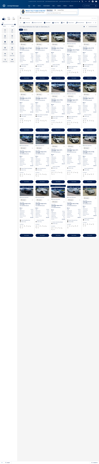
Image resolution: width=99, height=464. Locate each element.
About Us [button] (71, 6)
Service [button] (39, 6)
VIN (55, 10)
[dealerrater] (89, 1)
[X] (82, 1)
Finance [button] (65, 6)
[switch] (3, 18)
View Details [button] (26, 78)
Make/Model (50, 10)
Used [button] (34, 6)
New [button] (29, 6)
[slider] (2, 24)
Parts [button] (53, 6)
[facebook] (92, 1)
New (3, 17)
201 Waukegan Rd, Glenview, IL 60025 (52, 1)
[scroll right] (95, 22)
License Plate (61, 10)
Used (13, 17)
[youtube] (96, 1)
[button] (5, 30)
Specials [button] (59, 6)
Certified (8, 17)
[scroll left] (21, 22)
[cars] (85, 1)
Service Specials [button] (46, 6)
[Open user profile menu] (79, 1)
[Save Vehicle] (32, 44)
